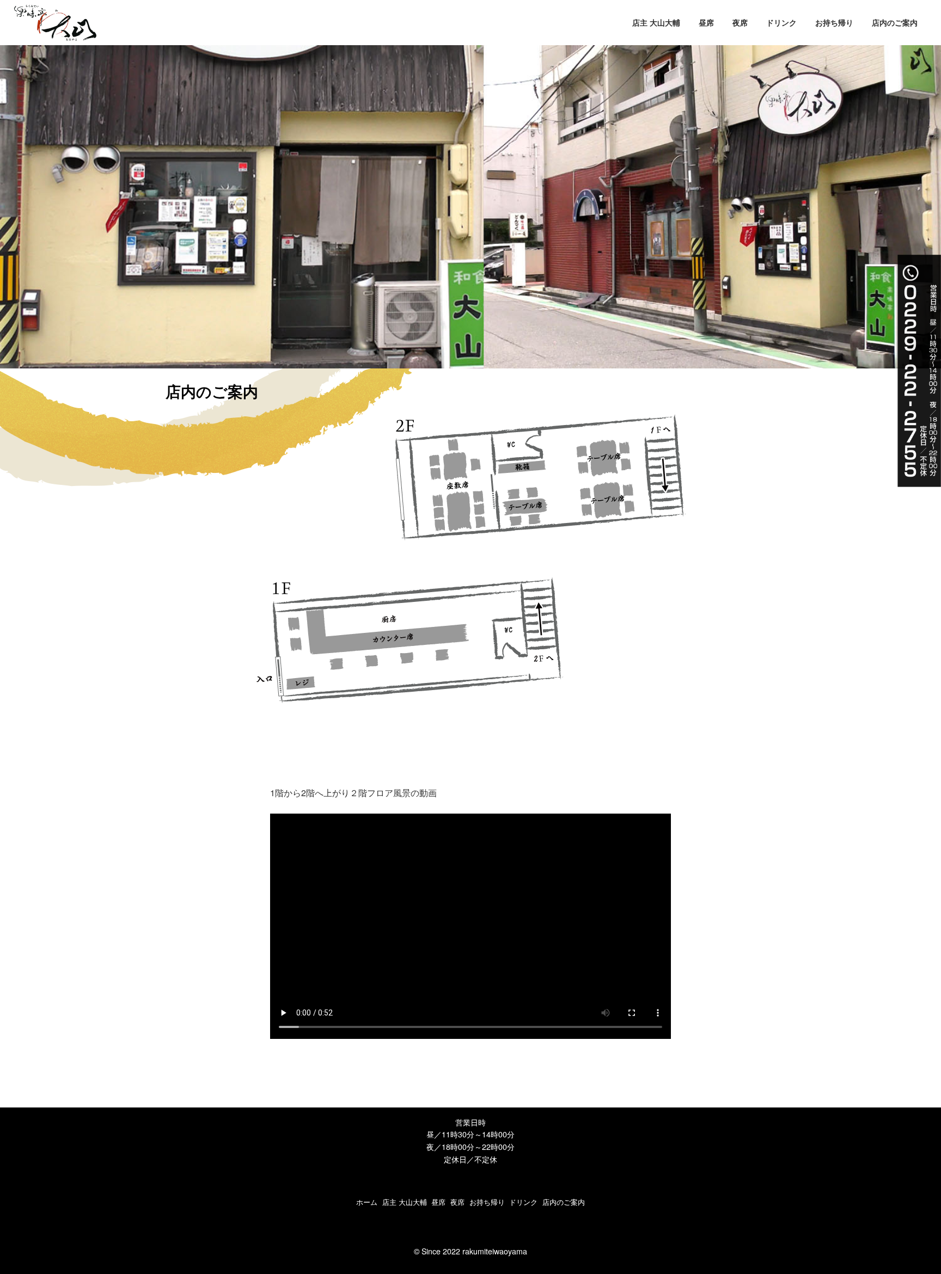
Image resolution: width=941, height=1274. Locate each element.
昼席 (438, 1202)
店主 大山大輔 (404, 1202)
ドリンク (523, 1202)
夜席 (457, 1202)
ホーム (366, 1202)
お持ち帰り (487, 1202)
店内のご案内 (563, 1202)
